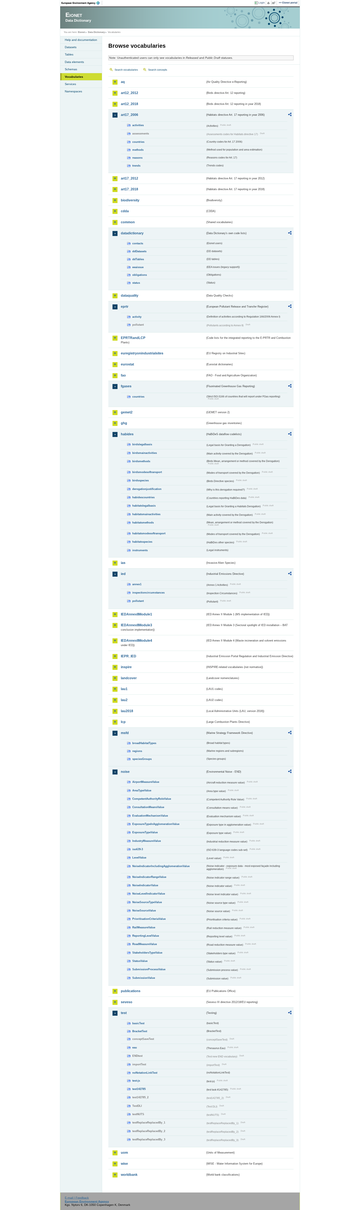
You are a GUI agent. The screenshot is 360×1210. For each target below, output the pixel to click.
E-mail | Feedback (77, 1197)
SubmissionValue (143, 977)
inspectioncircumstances (148, 592)
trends (136, 165)
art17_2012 (129, 178)
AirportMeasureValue (145, 781)
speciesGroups (142, 759)
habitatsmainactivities (146, 514)
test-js (136, 1080)
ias (123, 563)
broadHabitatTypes (144, 743)
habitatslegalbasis (144, 505)
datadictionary (132, 233)
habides (127, 434)
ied (123, 574)
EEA (81, 3)
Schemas (71, 69)
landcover (129, 678)
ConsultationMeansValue (148, 807)
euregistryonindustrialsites (142, 353)
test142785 (139, 1089)
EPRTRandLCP (133, 338)
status (136, 282)
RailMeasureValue (143, 927)
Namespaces (73, 91)
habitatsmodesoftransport (148, 533)
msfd (125, 733)
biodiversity (130, 200)
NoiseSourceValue (144, 910)
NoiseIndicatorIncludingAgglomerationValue (161, 866)
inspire (126, 667)
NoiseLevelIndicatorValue (148, 893)
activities (138, 125)
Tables (69, 54)
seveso (126, 1002)
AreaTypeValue (141, 790)
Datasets (70, 47)
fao (123, 375)
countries (138, 141)
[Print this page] (269, 3)
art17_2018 (129, 189)
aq (123, 82)
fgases (126, 386)
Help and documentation (81, 39)
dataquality (129, 295)
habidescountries (143, 497)
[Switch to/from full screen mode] (274, 3)
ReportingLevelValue (145, 935)
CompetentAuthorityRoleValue (151, 798)
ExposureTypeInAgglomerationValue (155, 824)
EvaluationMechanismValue (150, 815)
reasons (137, 157)
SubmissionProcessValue (148, 969)
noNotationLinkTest (144, 1072)
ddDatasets (139, 251)
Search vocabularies (126, 70)
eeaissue (138, 267)
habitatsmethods (143, 522)
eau (134, 1047)
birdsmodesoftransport (147, 472)
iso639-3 (137, 849)
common (128, 222)
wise (124, 1163)
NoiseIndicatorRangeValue (149, 877)
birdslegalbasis (142, 444)
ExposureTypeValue (145, 832)
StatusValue (140, 961)
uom (124, 1152)
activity (136, 316)
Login (261, 2)
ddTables (138, 259)
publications (130, 991)
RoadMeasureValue (144, 944)
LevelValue (139, 857)
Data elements (74, 62)
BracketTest (139, 1031)
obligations (139, 274)
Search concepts (157, 70)
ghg (124, 423)
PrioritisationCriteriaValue (149, 918)
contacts (137, 243)
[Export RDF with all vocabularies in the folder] (289, 115)
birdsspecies (140, 480)
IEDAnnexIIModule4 (136, 640)
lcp (123, 722)
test (124, 1013)
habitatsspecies (142, 541)
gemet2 (126, 412)
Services (70, 84)
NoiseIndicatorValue (145, 885)
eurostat (127, 364)
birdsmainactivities (144, 452)
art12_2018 (129, 104)
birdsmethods (141, 461)
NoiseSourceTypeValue (147, 902)
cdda (125, 211)
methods (138, 149)
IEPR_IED (128, 656)
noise (125, 771)
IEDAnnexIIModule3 (136, 625)
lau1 (124, 689)
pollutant (138, 600)
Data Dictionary (96, 32)
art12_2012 (129, 93)
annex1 (136, 584)
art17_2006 (129, 115)
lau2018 (127, 711)
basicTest (138, 1023)
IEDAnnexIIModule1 (136, 614)
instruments (140, 550)
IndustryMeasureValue (146, 840)
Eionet (81, 32)
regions (137, 751)
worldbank (129, 1174)
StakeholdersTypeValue (147, 952)
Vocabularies (74, 76)
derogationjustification (146, 489)
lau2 (124, 700)
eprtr (124, 306)
